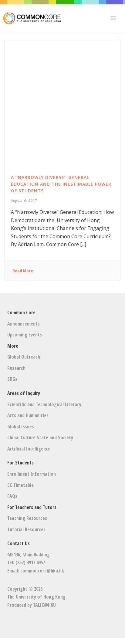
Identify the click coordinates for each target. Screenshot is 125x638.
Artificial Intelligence (28, 448)
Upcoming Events (24, 334)
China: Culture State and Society (40, 437)
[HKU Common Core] (30, 18)
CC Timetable (20, 485)
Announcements (23, 323)
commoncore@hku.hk (42, 570)
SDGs (12, 379)
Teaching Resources (27, 518)
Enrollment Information (31, 474)
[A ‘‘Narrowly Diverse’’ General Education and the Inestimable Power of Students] (62, 100)
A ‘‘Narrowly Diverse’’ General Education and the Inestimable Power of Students (61, 184)
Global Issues (20, 426)
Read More (22, 271)
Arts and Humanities (28, 415)
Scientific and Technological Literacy (44, 404)
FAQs (12, 496)
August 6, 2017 (24, 200)
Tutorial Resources (26, 529)
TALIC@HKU (44, 605)
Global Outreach (23, 356)
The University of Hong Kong (36, 596)
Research (16, 368)
